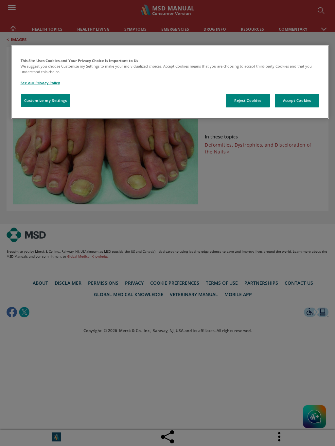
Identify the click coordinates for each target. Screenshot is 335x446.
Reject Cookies (247, 100)
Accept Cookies (297, 100)
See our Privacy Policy (40, 82)
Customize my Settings (45, 100)
